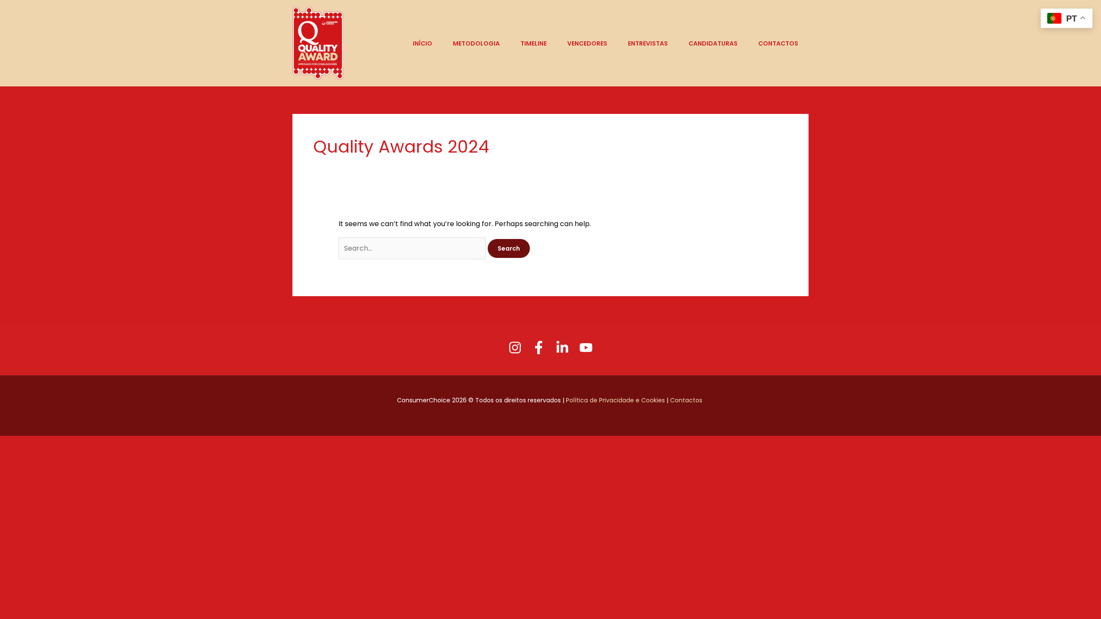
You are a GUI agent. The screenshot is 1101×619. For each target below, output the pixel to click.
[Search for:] (412, 248)
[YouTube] (586, 347)
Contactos (687, 400)
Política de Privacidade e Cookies (615, 400)
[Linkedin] (562, 347)
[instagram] (515, 347)
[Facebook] (538, 347)
